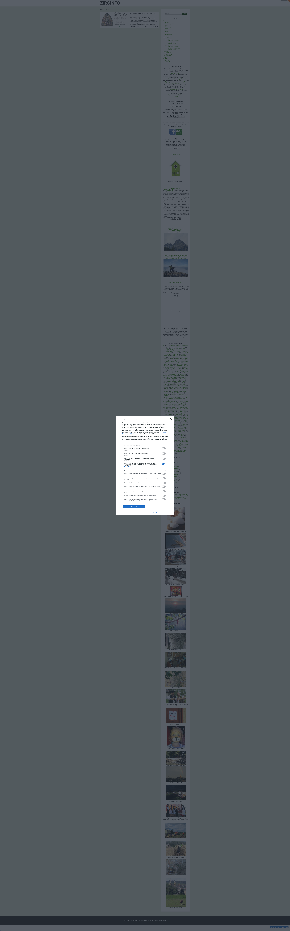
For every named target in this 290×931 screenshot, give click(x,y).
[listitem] (145, 445)
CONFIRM (134, 506)
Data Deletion (136, 512)
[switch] (164, 448)
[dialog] (145, 465)
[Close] (171, 419)
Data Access (145, 512)
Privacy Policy (153, 512)
